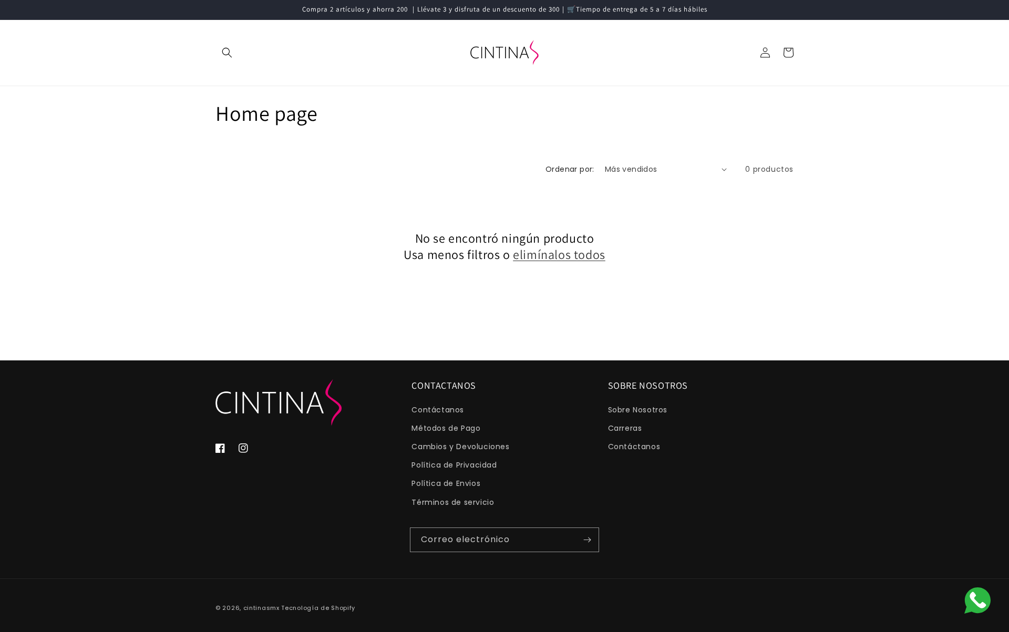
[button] (227, 52)
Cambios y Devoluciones (460, 446)
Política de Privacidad (454, 465)
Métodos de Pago (445, 428)
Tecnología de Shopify (318, 608)
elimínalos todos (559, 254)
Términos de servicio (452, 502)
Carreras (625, 428)
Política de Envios (445, 483)
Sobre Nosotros (637, 410)
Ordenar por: (569, 169)
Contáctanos (437, 410)
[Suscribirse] (587, 539)
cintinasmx (261, 608)
